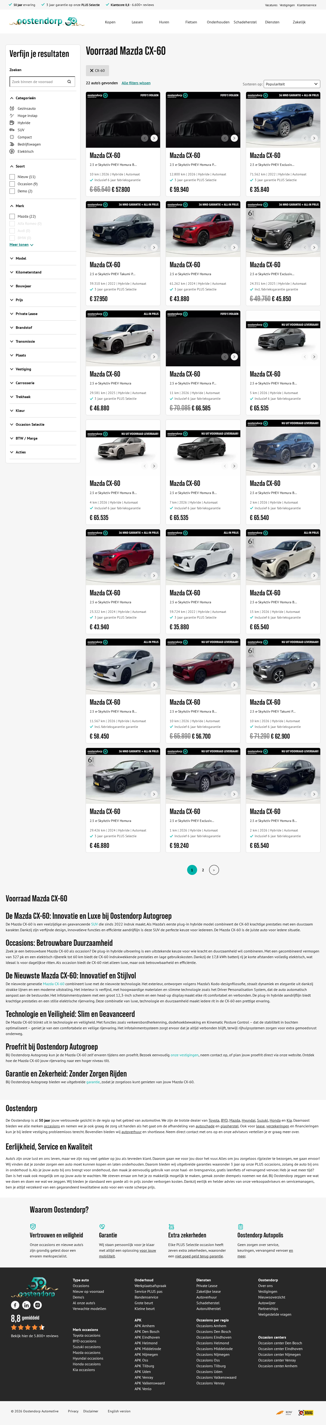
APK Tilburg (144, 1365)
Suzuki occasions (87, 1346)
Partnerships (268, 1308)
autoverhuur (131, 1131)
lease (260, 1126)
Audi (24, 230)
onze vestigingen (185, 1054)
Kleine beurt (145, 1308)
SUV (21, 129)
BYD (224, 1120)
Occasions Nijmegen (213, 1354)
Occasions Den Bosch (213, 1331)
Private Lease (206, 1285)
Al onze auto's (84, 1302)
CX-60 (99, 70)
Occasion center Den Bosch (280, 1343)
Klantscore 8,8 (120, 5)
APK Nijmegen (146, 1354)
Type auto (81, 1280)
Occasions (81, 1285)
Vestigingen (267, 1291)
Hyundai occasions (88, 1358)
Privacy (73, 1411)
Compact (25, 137)
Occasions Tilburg (211, 1365)
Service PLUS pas (149, 1291)
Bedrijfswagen (29, 144)
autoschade (205, 1126)
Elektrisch (26, 151)
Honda (275, 1120)
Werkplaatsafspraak (150, 1285)
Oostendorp (268, 1280)
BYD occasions (84, 1341)
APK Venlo (143, 1388)
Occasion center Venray (277, 1360)
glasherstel (230, 1126)
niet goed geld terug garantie (199, 1256)
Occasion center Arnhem (277, 1365)
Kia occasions (84, 1369)
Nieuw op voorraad (88, 1291)
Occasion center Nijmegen (279, 1354)
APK (138, 1320)
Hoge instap (27, 115)
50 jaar (18, 5)
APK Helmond (146, 1343)
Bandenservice (146, 1297)
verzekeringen (277, 1126)
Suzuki (262, 1120)
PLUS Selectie (90, 5)
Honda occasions (87, 1364)
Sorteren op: (253, 84)
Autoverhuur (206, 1297)
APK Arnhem (145, 1325)
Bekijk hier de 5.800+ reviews (34, 1335)
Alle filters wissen (136, 82)
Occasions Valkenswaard (216, 1377)
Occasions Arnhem (211, 1325)
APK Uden (143, 1371)
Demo (25, 191)
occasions (52, 1126)
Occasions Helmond (212, 1343)
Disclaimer (90, 1411)
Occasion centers (272, 1337)
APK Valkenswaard (150, 1383)
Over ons (265, 1285)
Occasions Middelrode (214, 1348)
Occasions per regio (212, 1320)
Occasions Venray (210, 1383)
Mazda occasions (86, 1352)
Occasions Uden (209, 1371)
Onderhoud (144, 1280)
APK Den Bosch (147, 1331)
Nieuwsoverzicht (271, 1297)
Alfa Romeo (30, 223)
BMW (24, 237)
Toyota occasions (86, 1335)
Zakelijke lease (208, 1291)
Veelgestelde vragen (274, 1314)
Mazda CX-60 (53, 983)
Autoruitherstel (208, 1308)
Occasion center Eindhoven (280, 1348)
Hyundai (248, 1120)
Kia (289, 1120)
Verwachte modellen (89, 1308)
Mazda (27, 216)
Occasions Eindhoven (213, 1337)
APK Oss (141, 1360)
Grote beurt (144, 1302)
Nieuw (26, 176)
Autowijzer (266, 1302)
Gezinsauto (27, 108)
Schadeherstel (208, 1302)
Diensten (203, 1280)
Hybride (24, 122)
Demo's (78, 1297)
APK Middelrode (148, 1348)
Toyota (214, 1120)
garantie (93, 1081)
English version (119, 1411)
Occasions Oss (208, 1360)
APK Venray (144, 1377)
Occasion (27, 183)
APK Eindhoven (147, 1337)
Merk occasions (85, 1329)
